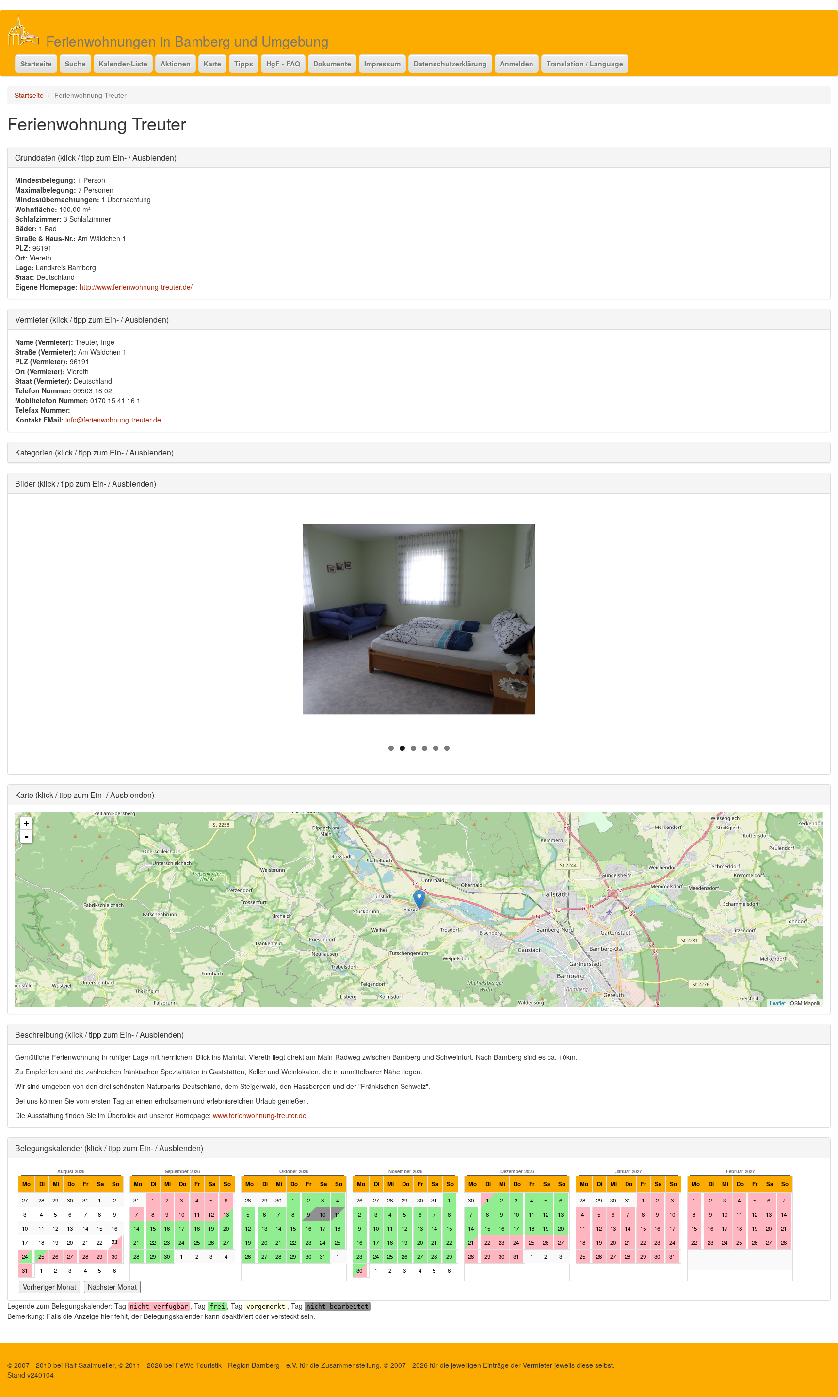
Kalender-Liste (123, 63)
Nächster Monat (112, 1287)
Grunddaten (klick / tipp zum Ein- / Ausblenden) (96, 157)
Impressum (382, 63)
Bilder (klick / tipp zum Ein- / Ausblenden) (85, 483)
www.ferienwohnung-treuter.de (259, 1115)
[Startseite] (27, 29)
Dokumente (332, 63)
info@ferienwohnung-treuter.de (113, 419)
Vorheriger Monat (49, 1287)
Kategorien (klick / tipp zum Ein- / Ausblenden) (94, 452)
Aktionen (176, 63)
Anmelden (516, 63)
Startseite (36, 63)
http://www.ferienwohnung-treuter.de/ (136, 287)
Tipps (243, 63)
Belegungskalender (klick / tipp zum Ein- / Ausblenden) (109, 1147)
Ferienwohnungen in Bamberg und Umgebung (187, 40)
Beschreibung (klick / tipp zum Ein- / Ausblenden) (99, 1034)
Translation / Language (585, 63)
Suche (75, 63)
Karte (212, 63)
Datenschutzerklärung (450, 63)
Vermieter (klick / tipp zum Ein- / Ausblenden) (92, 319)
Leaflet (778, 1003)
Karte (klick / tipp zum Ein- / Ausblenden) (84, 794)
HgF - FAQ (283, 63)
